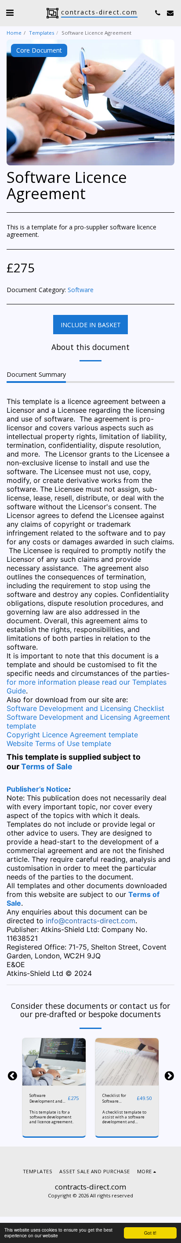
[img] (54, 1062)
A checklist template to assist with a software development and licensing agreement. (124, 1119)
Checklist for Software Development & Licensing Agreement (116, 1098)
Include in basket (55, 1081)
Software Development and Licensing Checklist (85, 708)
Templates (41, 32)
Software (81, 290)
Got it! (150, 1232)
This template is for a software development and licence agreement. (51, 1117)
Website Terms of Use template (59, 743)
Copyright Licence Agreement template (72, 734)
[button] (9, 12)
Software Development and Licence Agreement (47, 1098)
